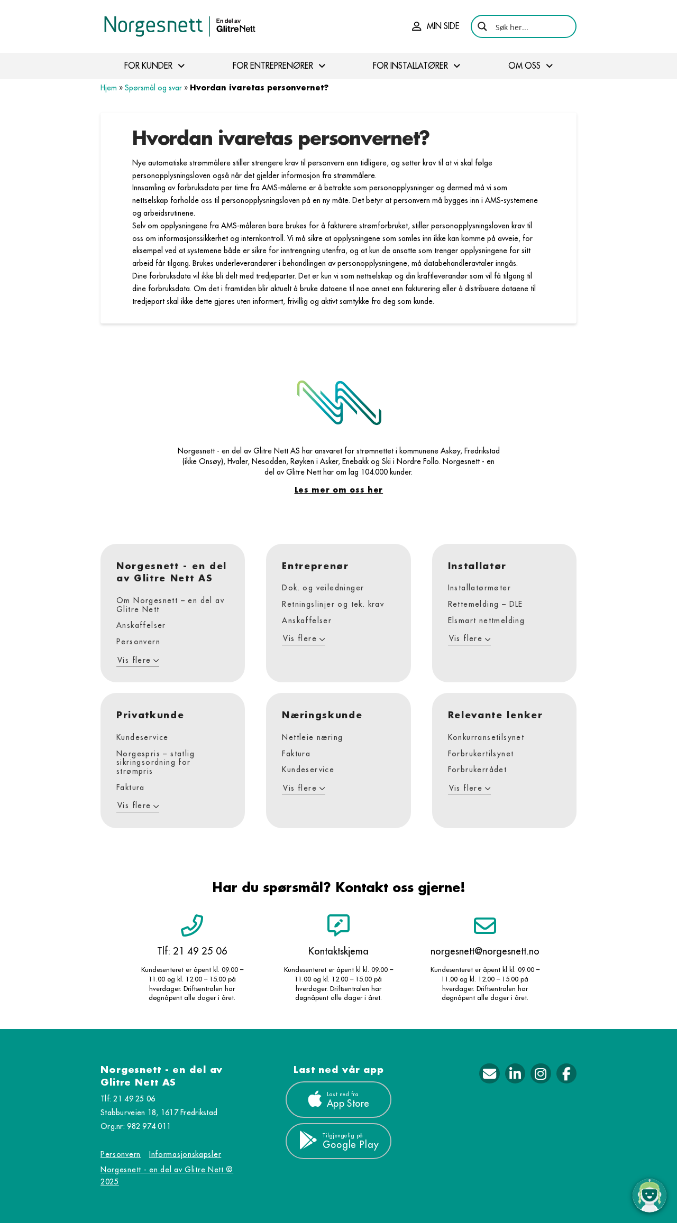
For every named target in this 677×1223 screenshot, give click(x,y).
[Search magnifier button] (482, 26)
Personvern (120, 1154)
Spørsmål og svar (153, 87)
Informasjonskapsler (185, 1154)
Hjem (108, 87)
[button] (435, 26)
